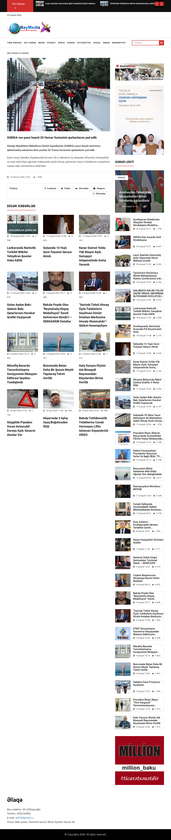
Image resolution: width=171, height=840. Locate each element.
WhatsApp (101, 193)
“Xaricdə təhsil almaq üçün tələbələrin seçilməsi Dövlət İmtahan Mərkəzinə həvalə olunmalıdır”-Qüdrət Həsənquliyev (148, 613)
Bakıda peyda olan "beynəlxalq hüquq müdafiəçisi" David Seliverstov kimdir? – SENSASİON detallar (57, 313)
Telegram (100, 188)
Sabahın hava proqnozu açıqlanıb (146, 683)
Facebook (51, 188)
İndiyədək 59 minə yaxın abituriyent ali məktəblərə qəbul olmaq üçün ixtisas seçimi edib (147, 418)
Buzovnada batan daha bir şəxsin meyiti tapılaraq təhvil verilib (147, 667)
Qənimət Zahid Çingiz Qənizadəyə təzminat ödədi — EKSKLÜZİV (145, 560)
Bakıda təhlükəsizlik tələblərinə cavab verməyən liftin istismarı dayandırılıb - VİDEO (94, 426)
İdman (106, 43)
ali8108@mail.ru (24, 817)
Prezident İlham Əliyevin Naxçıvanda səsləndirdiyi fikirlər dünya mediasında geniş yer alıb (147, 436)
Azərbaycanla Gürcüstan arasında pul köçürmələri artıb (147, 329)
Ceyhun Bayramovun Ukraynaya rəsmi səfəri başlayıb (146, 578)
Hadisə (71, 43)
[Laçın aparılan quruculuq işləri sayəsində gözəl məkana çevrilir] (40, 3)
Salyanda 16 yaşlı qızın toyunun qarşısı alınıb (57, 252)
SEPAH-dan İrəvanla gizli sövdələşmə (147, 239)
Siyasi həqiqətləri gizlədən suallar (148, 541)
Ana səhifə (13, 53)
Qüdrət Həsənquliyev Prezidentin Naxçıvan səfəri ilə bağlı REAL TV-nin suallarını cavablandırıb (148, 453)
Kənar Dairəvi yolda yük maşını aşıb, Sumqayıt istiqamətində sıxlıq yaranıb (146, 364)
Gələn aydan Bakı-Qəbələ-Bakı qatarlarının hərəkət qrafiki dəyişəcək (147, 400)
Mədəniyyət (119, 43)
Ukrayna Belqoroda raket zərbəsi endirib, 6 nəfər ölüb (147, 382)
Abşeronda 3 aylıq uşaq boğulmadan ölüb (55, 422)
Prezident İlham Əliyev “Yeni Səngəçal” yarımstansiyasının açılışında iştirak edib (145, 702)
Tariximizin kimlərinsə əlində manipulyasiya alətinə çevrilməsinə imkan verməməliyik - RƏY (148, 276)
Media (41, 43)
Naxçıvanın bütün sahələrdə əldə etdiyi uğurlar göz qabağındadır (147, 471)
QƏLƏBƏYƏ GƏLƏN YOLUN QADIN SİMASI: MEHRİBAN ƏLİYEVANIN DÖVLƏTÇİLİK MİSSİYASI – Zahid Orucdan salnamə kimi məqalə (148, 293)
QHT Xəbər (30, 43)
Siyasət (51, 43)
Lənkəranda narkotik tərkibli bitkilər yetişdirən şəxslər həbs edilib (147, 311)
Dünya (61, 43)
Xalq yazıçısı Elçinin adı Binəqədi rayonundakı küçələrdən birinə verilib (92, 374)
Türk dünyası (14, 43)
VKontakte (83, 188)
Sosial (97, 43)
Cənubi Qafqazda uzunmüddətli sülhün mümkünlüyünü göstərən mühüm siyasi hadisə (147, 507)
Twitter (67, 188)
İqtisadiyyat (84, 43)
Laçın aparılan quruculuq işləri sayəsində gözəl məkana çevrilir (147, 258)
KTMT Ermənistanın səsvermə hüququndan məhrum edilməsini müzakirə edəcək (146, 631)
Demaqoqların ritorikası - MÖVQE (147, 488)
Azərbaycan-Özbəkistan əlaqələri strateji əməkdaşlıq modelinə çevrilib (146, 222)
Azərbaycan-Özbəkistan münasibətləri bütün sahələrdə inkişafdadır (135, 196)
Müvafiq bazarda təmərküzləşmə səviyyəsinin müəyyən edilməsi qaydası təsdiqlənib (22, 374)
